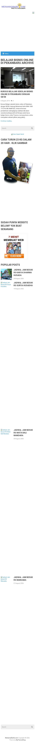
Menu (7, 54)
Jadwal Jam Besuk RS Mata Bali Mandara (23, 433)
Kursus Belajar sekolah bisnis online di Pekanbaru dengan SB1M (17, 94)
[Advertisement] (17, 33)
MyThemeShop (21, 740)
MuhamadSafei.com (11, 738)
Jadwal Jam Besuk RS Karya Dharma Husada (23, 272)
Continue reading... (6, 121)
